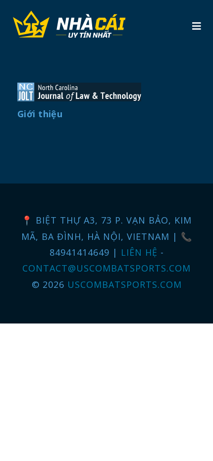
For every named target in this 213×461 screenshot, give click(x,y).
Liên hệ (140, 252)
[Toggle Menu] (196, 26)
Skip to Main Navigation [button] (53, 8)
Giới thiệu (39, 114)
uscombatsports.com (124, 284)
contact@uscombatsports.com (106, 268)
